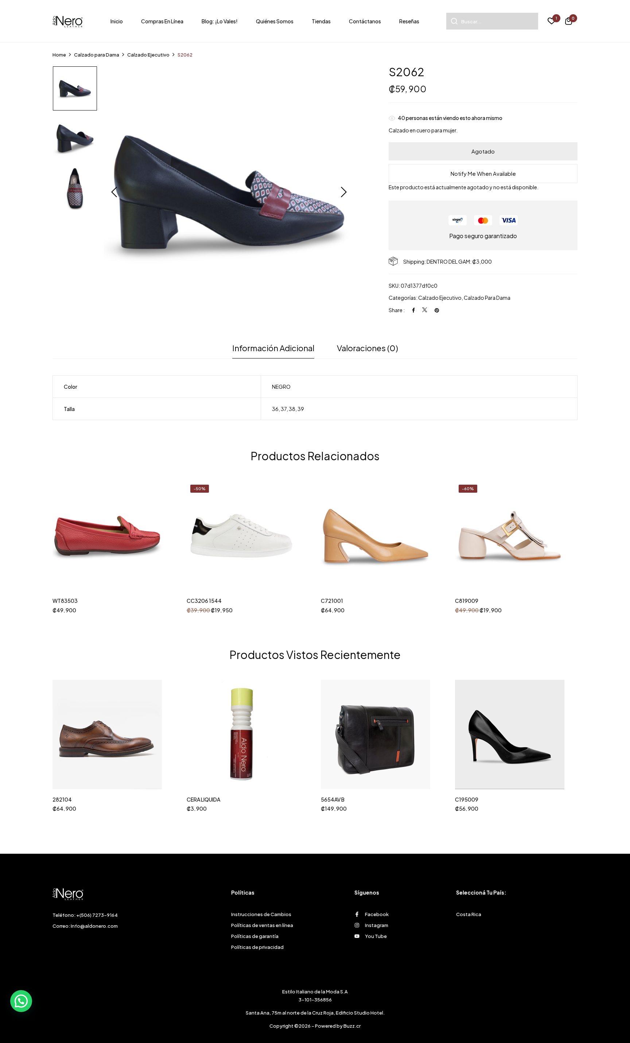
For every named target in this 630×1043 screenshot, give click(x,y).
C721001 (332, 601)
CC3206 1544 (204, 601)
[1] (552, 22)
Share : (397, 310)
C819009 (466, 601)
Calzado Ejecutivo (148, 55)
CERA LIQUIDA (203, 799)
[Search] (452, 21)
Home (59, 55)
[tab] (273, 349)
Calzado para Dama (96, 55)
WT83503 (65, 601)
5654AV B (333, 799)
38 (292, 409)
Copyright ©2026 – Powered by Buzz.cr (315, 1026)
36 (275, 409)
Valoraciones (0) (367, 348)
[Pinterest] (437, 310)
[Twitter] (424, 310)
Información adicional (273, 348)
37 (284, 409)
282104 (62, 799)
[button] (568, 22)
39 (301, 409)
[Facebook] (413, 310)
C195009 (466, 799)
